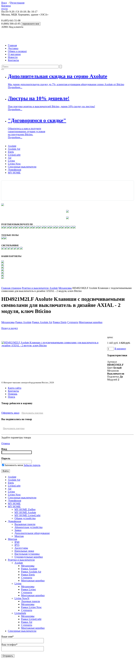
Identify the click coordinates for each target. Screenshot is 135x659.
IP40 (16, 542)
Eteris (11, 151)
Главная (12, 45)
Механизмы (65, 288)
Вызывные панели (24, 524)
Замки (17, 530)
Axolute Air (14, 149)
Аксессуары (21, 548)
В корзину (120, 348)
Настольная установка (27, 553)
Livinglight (20, 613)
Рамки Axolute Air (42, 322)
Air (9, 157)
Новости (13, 57)
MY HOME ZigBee (25, 509)
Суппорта (72, 322)
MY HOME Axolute (25, 512)
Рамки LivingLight (31, 619)
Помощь (12, 393)
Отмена (5, 443)
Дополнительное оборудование (32, 533)
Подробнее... (15, 87)
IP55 (16, 545)
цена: (110, 337)
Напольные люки (24, 551)
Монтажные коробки (90, 322)
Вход (4, 2)
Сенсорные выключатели (22, 166)
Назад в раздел (9, 328)
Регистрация (17, 2)
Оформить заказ (10, 412)
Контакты (13, 60)
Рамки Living (28, 589)
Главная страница (11, 288)
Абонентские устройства (28, 527)
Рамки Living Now (31, 607)
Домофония (14, 169)
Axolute (12, 146)
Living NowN (21, 598)
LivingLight (14, 154)
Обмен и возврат (17, 51)
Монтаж (19, 536)
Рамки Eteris (60, 322)
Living (11, 160)
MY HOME (14, 172)
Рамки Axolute (23, 322)
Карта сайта (14, 388)
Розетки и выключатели (35, 288)
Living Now (14, 163)
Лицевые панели (30, 601)
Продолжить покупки (32, 413)
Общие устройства (25, 518)
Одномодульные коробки (28, 556)
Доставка (13, 48)
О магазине (14, 54)
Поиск (11, 396)
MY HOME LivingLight (27, 515)
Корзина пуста (6, 7)
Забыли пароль (32, 465)
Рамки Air (26, 622)
